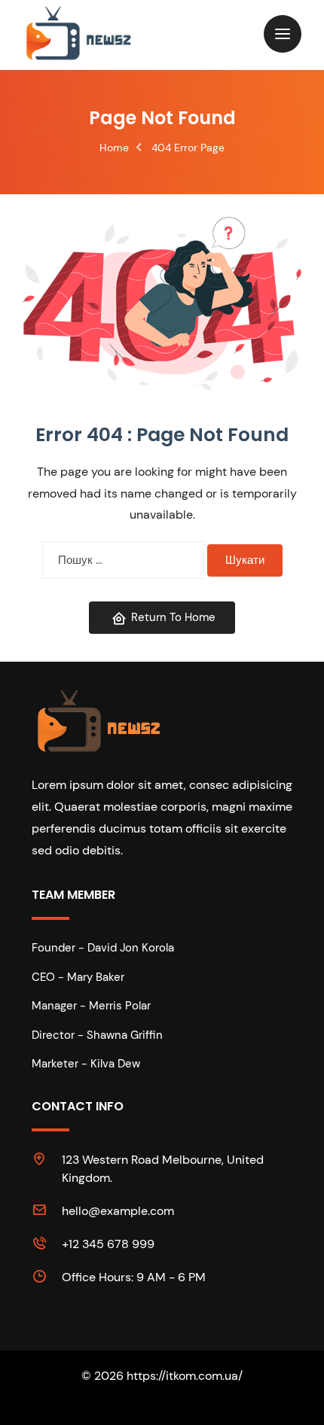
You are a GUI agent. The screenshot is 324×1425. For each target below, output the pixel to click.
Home (114, 147)
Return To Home (173, 617)
